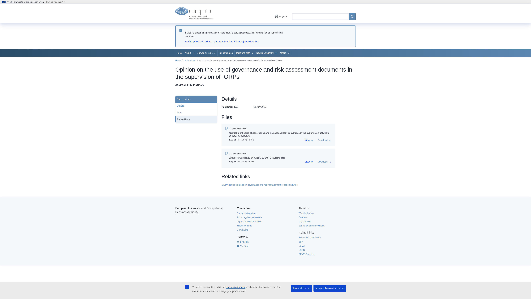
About (188, 53)
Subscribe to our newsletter (312, 226)
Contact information (246, 213)
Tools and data (243, 53)
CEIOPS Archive (307, 254)
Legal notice (305, 221)
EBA (301, 242)
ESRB (302, 250)
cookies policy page (235, 287)
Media (283, 53)
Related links (183, 119)
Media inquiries (244, 226)
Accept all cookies (301, 288)
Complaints (242, 230)
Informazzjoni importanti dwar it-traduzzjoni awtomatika (232, 41)
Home (180, 53)
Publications (190, 60)
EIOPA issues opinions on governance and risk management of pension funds (260, 185)
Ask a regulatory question (249, 217)
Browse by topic (205, 53)
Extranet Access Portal (310, 237)
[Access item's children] (193, 53)
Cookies (303, 217)
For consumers (226, 53)
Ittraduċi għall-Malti (194, 41)
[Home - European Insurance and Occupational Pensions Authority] (194, 13)
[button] (309, 140)
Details (180, 106)
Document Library (265, 53)
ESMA (302, 246)
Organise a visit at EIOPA (249, 221)
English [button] (283, 16)
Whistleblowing (306, 213)
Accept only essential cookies (329, 288)
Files (179, 112)
